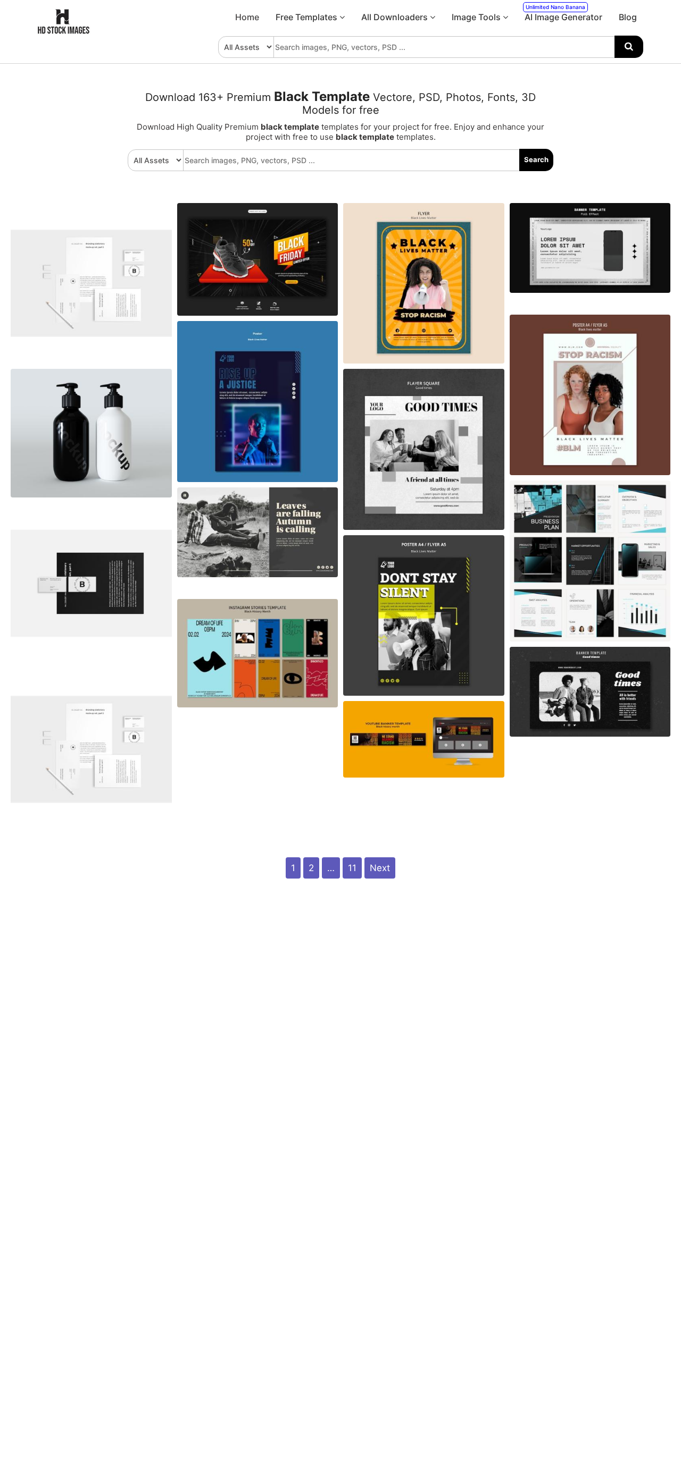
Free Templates (307, 17)
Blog (628, 17)
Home (247, 17)
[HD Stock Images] (63, 31)
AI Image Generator (563, 13)
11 (352, 868)
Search (536, 159)
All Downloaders (395, 17)
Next (380, 868)
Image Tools (477, 17)
